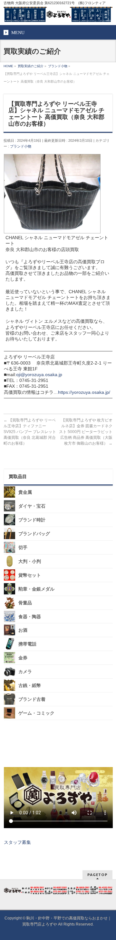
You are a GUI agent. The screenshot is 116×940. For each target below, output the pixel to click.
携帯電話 (27, 644)
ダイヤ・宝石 (31, 506)
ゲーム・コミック (36, 713)
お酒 (22, 630)
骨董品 (25, 603)
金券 (22, 657)
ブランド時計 (31, 520)
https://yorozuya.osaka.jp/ (84, 392)
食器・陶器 (29, 616)
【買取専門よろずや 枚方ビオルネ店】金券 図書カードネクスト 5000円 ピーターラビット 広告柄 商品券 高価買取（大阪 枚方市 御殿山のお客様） (85, 432)
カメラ (25, 671)
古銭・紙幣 (29, 685)
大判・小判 (29, 561)
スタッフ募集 (17, 842)
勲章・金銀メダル (36, 589)
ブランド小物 (20, 146)
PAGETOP (97, 874)
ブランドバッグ (34, 533)
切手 (22, 547)
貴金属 (25, 492)
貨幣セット (29, 575)
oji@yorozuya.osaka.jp (39, 374)
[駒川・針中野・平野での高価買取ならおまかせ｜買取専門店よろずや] (58, 14)
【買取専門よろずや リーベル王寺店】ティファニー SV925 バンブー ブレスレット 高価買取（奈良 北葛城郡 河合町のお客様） (30, 432)
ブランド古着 (31, 699)
